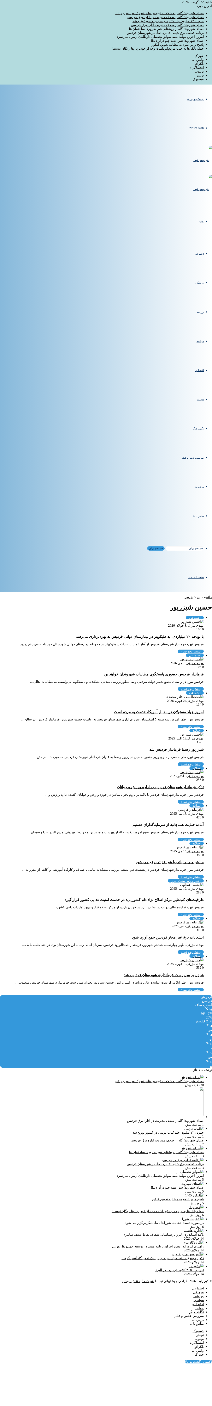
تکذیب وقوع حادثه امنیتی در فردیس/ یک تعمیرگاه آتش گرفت (163, 1258)
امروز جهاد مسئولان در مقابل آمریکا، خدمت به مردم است (159, 712)
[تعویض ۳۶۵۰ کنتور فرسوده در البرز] (196, 1266)
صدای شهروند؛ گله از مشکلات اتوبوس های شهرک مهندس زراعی (159, 13)
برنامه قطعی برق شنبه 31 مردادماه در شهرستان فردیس (165, 33)
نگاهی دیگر (198, 428)
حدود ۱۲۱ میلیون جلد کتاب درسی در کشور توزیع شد (168, 21)
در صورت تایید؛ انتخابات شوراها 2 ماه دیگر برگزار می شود (164, 1223)
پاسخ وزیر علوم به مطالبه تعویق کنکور (178, 44)
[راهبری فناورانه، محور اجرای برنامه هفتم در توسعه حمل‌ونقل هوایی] (194, 1242)
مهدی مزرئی (195, 625)
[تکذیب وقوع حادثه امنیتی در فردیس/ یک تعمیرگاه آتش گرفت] (187, 1254)
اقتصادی (199, 370)
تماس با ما (198, 516)
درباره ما (199, 486)
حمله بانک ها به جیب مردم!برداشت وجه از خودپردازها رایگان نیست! (158, 48)
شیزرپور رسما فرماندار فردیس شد (176, 749)
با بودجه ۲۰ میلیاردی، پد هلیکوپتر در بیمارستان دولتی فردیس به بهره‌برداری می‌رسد (140, 636)
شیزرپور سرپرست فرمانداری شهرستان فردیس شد (164, 975)
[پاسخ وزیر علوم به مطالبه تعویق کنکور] (194, 1195)
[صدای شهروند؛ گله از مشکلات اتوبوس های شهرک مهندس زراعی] (192, 1077)
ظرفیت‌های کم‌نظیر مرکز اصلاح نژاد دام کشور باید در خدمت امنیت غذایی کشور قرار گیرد (134, 900)
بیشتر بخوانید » (191, 651)
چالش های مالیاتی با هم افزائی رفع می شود (170, 862)
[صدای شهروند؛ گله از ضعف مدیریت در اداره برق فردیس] (181, 1117)
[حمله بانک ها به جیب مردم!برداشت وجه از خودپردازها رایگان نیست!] (196, 1207)
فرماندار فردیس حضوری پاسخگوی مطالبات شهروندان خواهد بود (154, 674)
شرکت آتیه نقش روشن (138, 1281)
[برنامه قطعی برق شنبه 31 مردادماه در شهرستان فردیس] (183, 1160)
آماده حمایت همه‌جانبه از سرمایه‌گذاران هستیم (168, 825)
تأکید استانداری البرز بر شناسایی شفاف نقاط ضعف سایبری (163, 1234)
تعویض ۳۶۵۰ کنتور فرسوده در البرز (179, 1270)
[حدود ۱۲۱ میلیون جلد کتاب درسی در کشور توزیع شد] (194, 1128)
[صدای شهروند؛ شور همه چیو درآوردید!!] (192, 1183)
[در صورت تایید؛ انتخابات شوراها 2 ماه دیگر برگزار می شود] (193, 1219)
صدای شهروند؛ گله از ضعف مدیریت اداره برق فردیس (167, 25)
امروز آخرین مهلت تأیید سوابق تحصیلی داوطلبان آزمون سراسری (160, 36)
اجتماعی (199, 253)
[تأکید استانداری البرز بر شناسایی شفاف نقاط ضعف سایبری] (193, 1230)
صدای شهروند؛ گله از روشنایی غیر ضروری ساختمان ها (166, 29)
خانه (209, 597)
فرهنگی (199, 282)
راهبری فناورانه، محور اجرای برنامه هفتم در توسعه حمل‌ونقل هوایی (158, 1246)
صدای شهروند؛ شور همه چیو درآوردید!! (177, 40)
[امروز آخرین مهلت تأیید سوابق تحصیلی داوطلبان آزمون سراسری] (192, 1171)
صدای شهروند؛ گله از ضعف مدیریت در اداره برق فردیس (165, 17)
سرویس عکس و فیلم (193, 457)
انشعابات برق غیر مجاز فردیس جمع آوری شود (168, 937)
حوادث (200, 399)
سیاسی (200, 341)
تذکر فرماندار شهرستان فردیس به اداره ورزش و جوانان (160, 787)
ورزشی (200, 312)
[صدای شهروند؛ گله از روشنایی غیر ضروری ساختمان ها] (192, 1148)
